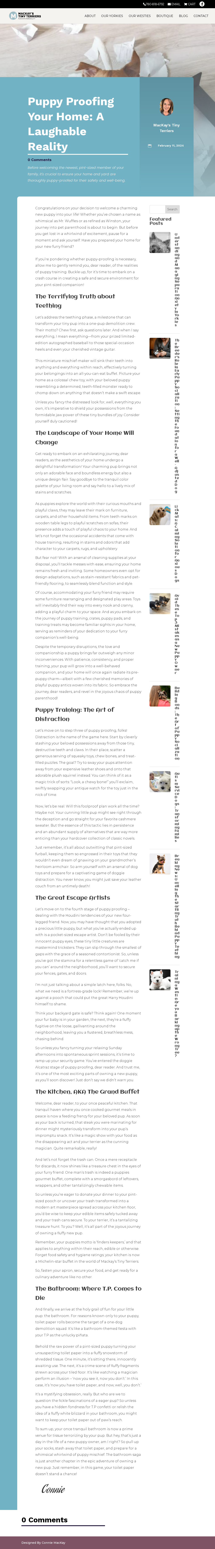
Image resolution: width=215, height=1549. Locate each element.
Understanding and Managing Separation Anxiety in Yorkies (177, 280)
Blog (183, 16)
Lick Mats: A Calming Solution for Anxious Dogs (177, 543)
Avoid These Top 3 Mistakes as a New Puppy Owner (177, 634)
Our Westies (140, 16)
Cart (191, 4)
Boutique (164, 16)
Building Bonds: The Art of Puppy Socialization (177, 723)
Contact (201, 16)
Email (175, 4)
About (90, 16)
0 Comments (39, 159)
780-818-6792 (155, 4)
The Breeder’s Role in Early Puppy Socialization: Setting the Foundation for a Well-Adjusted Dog (177, 416)
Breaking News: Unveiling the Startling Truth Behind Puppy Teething (177, 906)
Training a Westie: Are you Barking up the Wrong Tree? (177, 1014)
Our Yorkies (112, 16)
